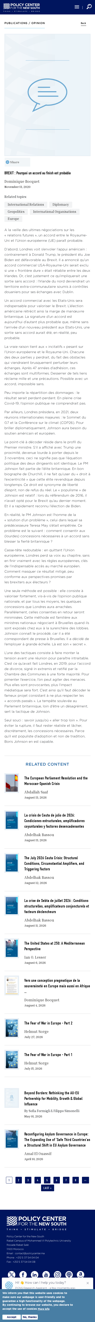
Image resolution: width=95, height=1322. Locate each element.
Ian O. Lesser (35, 957)
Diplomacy (61, 204)
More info (43, 1309)
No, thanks (30, 1317)
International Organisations (54, 211)
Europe (13, 219)
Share (14, 162)
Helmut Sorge (36, 1031)
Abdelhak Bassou (39, 834)
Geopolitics (16, 211)
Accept (11, 1317)
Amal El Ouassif (37, 1153)
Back (83, 23)
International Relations (26, 204)
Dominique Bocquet (22, 181)
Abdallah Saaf (36, 792)
